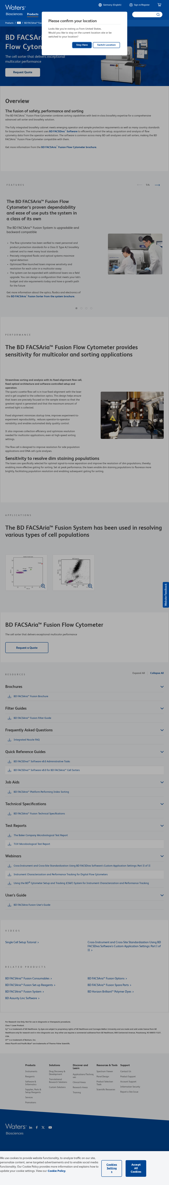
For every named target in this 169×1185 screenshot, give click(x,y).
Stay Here (82, 45)
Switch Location (106, 45)
